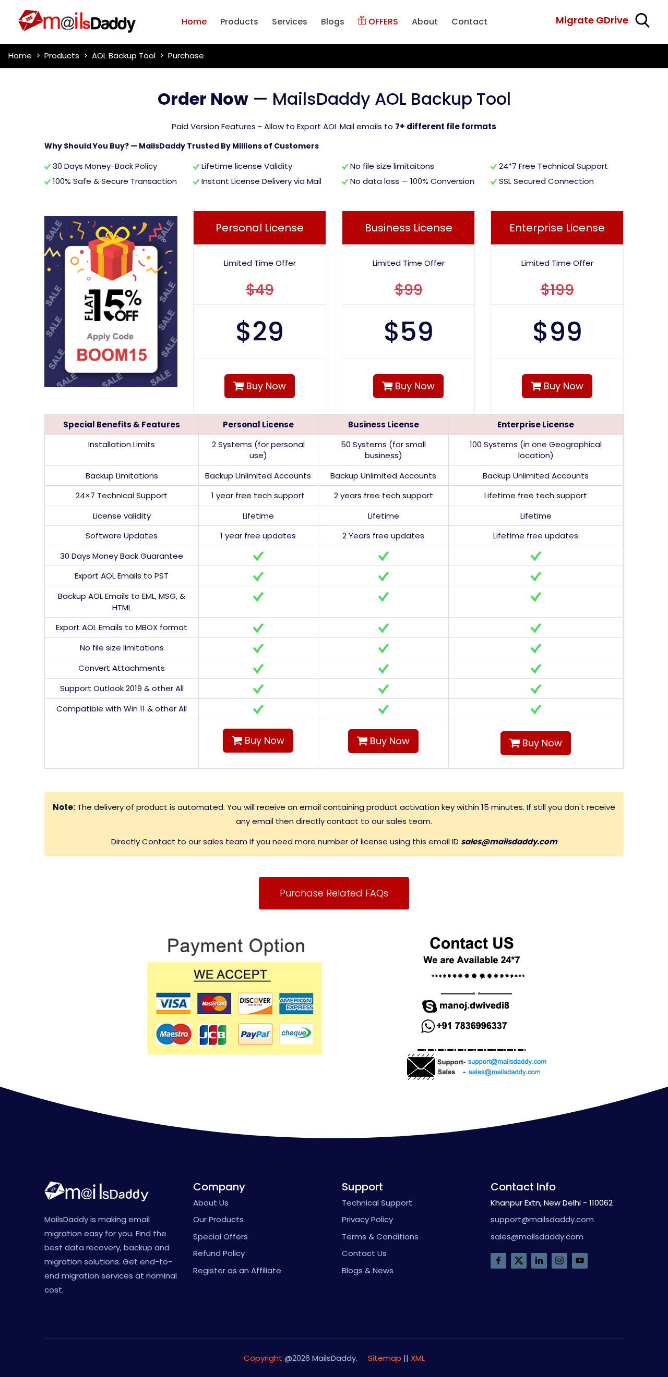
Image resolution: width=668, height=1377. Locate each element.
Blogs (332, 22)
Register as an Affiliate (237, 1270)
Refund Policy (219, 1253)
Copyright (263, 1358)
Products (239, 22)
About (425, 22)
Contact (469, 22)
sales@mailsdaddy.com (509, 841)
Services (289, 22)
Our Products (218, 1219)
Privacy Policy (367, 1219)
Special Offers (220, 1236)
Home (194, 22)
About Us (211, 1202)
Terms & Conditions (380, 1236)
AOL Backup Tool (124, 55)
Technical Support (377, 1202)
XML (418, 1358)
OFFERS (382, 22)
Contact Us (364, 1253)
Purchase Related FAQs (334, 893)
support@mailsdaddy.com (542, 1219)
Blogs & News (367, 1270)
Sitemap (384, 1358)
